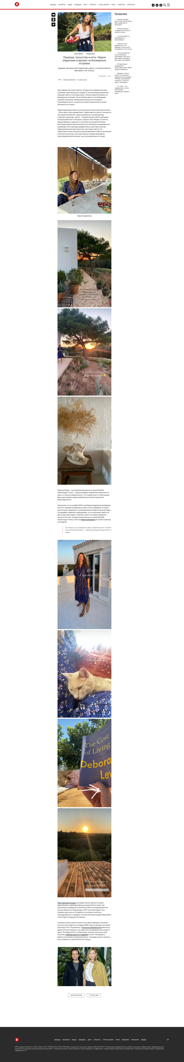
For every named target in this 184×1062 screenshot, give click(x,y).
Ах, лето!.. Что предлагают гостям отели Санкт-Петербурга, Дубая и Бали (122, 89)
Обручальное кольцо (66, 903)
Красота (92, 5)
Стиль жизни (103, 5)
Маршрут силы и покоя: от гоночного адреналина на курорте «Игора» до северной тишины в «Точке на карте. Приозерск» (123, 77)
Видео (143, 1040)
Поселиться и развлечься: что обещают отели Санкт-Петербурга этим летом (123, 46)
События (121, 5)
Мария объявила (88, 519)
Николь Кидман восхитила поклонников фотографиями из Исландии (123, 22)
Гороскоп (131, 5)
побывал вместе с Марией (76, 934)
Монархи (62, 5)
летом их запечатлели (91, 927)
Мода (70, 5)
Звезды (53, 5)
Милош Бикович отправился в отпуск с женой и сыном (123, 30)
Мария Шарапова (69, 80)
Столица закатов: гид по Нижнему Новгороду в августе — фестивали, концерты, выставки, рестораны (123, 56)
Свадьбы (77, 5)
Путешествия (82, 80)
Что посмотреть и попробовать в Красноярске (122, 38)
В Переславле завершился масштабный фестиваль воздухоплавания (123, 66)
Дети (85, 5)
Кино (113, 5)
